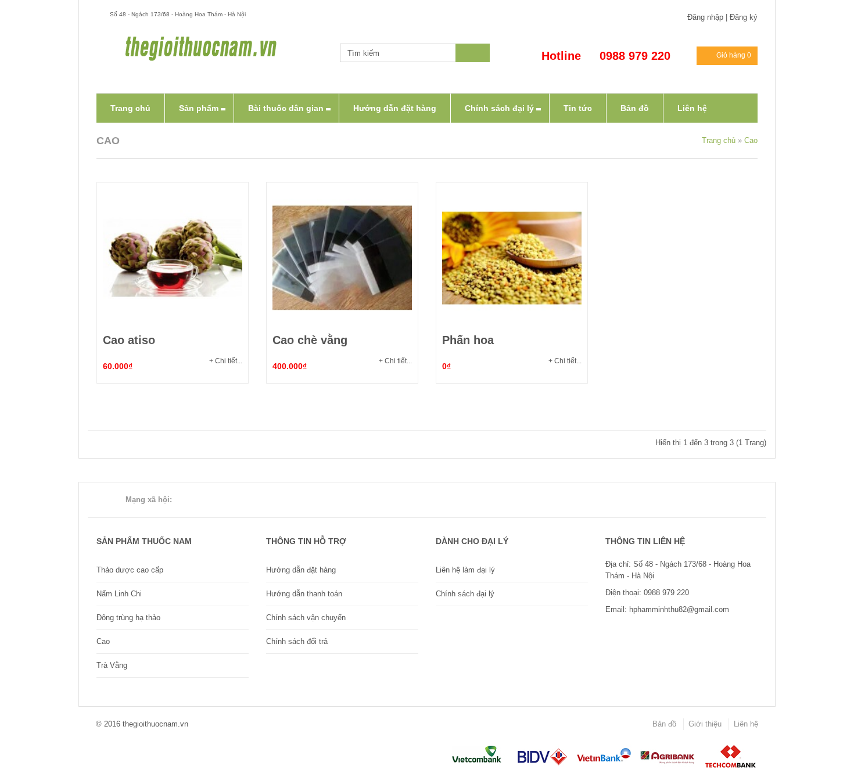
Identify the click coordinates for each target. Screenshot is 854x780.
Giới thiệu (705, 724)
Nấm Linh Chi (119, 593)
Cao (751, 140)
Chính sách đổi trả (297, 641)
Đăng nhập (705, 17)
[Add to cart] (172, 258)
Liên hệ (746, 724)
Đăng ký (744, 17)
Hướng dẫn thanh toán (304, 593)
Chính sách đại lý (465, 593)
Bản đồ (664, 724)
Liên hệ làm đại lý (465, 570)
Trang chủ (718, 140)
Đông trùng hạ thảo (128, 617)
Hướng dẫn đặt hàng (301, 570)
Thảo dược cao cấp (129, 570)
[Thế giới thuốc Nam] (201, 48)
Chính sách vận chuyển (306, 617)
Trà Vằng (111, 665)
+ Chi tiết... (225, 361)
